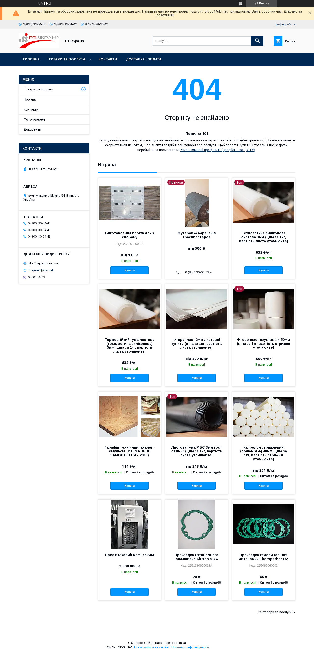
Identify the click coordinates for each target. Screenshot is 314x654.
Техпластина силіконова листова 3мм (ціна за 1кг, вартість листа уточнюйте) (263, 237)
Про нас (30, 99)
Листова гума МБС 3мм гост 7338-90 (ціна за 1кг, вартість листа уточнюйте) (196, 451)
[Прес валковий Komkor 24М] (129, 524)
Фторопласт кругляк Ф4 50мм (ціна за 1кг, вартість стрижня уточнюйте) (263, 343)
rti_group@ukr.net (40, 270)
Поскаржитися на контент (151, 647)
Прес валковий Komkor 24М (129, 555)
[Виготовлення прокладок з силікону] (129, 202)
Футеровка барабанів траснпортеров (196, 235)
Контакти (108, 59)
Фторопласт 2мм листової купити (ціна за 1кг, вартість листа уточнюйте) (196, 343)
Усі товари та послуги (274, 612)
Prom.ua (180, 643)
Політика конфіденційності (190, 647)
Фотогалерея (34, 119)
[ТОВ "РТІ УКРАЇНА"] (39, 47)
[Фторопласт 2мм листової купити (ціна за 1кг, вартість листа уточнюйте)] (196, 308)
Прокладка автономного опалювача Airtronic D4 (196, 557)
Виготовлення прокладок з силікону (129, 235)
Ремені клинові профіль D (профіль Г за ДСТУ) (217, 150)
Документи (32, 129)
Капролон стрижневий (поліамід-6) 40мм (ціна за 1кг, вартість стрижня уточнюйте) (263, 453)
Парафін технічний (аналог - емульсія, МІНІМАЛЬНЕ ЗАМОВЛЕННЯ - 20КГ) (129, 451)
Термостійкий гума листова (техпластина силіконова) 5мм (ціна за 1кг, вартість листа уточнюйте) (129, 345)
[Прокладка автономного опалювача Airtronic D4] (196, 524)
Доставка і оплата (143, 59)
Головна (31, 59)
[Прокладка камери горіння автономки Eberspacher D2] (263, 524)
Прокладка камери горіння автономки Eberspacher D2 (263, 557)
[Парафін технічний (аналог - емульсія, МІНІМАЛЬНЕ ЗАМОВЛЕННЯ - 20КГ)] (129, 416)
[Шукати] (257, 41)
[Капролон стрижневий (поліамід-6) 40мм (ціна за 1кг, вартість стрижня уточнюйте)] (263, 416)
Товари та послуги (66, 59)
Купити (130, 270)
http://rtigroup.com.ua (43, 263)
